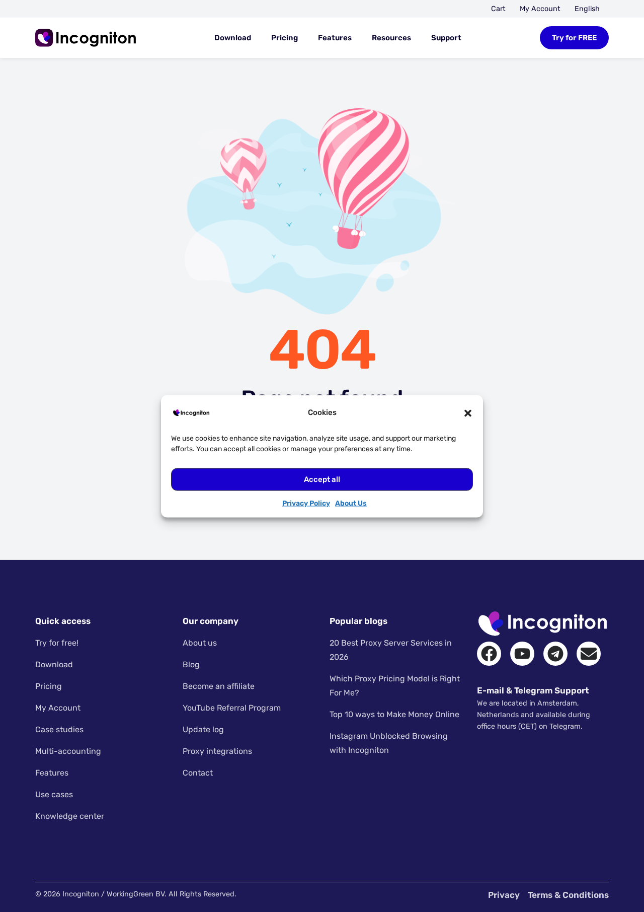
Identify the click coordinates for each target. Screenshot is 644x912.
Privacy (504, 895)
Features (335, 37)
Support (446, 37)
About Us (351, 503)
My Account (540, 9)
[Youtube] (522, 654)
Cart (498, 9)
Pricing (284, 37)
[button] (468, 412)
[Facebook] (489, 654)
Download (232, 37)
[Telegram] (555, 654)
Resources (391, 37)
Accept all (322, 479)
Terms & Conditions (568, 895)
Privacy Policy (306, 503)
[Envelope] (589, 654)
